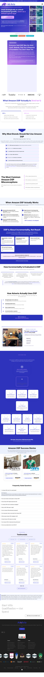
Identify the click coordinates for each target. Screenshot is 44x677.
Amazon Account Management (11, 646)
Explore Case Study (9, 478)
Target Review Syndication (31, 646)
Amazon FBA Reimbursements (11, 650)
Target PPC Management (31, 642)
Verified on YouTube (8, 582)
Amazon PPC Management (10, 642)
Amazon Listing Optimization (11, 645)
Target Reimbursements (31, 648)
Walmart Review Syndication (21, 645)
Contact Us (22, 628)
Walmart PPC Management (21, 642)
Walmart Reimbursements (21, 648)
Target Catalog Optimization (31, 645)
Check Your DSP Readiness (8, 17)
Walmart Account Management (22, 646)
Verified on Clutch (22, 582)
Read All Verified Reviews (21, 588)
